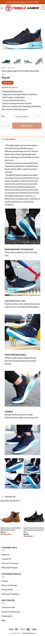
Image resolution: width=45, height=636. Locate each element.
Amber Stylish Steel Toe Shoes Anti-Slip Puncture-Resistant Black (34, 530)
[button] (2, 8)
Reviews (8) (10, 496)
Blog (3, 620)
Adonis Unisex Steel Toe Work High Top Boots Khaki (11, 529)
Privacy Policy (7, 589)
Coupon (5, 581)
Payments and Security (11, 612)
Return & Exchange (9, 585)
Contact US (6, 559)
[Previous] (5, 34)
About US (5, 555)
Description (10, 139)
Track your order (8, 607)
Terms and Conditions (10, 594)
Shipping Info (7, 616)
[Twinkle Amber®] (22, 8)
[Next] (40, 34)
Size (3, 116)
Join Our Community (10, 563)
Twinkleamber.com (29, 633)
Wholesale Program (10, 567)
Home (4, 67)
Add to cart (27, 126)
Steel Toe (11, 67)
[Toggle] (3, 139)
